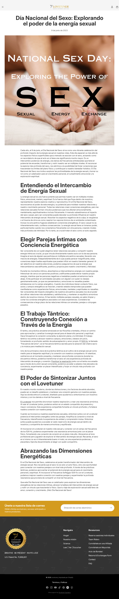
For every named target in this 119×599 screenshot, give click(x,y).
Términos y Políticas (59, 582)
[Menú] (2, 7)
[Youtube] (55, 587)
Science (66, 543)
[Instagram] (51, 587)
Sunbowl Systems (65, 592)
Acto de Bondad (95, 551)
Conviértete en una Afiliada (100, 543)
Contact (92, 559)
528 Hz (84, 341)
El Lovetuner (25, 402)
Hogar (66, 535)
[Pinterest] (63, 587)
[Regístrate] (110, 507)
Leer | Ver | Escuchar (72, 547)
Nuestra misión (69, 539)
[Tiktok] (59, 587)
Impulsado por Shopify (66, 577)
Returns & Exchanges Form (100, 555)
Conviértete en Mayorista (99, 547)
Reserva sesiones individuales (101, 535)
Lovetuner (54, 577)
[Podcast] (71, 587)
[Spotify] (67, 587)
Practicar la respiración (61, 361)
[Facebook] (47, 587)
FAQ (90, 563)
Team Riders (94, 539)
